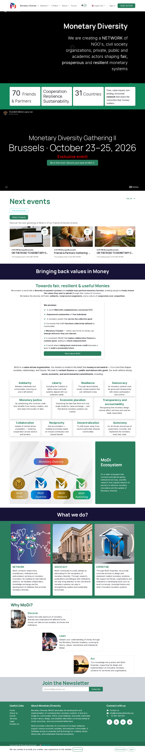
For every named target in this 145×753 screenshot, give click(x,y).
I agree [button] (131, 749)
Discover (33, 613)
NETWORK (18, 567)
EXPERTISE (102, 567)
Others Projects (19, 217)
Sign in (112, 6)
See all (129, 198)
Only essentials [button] (120, 749)
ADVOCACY (60, 567)
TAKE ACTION (126, 6)
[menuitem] (29, 5)
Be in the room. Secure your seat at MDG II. (72, 162)
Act (93, 658)
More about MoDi (72, 353)
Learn (62, 635)
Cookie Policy (77, 749)
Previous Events (19, 210)
